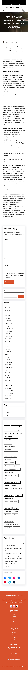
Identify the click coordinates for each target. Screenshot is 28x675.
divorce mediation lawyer (10, 446)
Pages (14, 619)
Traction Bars (8, 527)
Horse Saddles (8, 475)
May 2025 (7, 346)
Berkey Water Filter (17, 426)
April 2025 (7, 349)
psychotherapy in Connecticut (11, 504)
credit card (19, 433)
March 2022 (8, 398)
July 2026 (7, 310)
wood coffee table (9, 531)
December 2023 (9, 390)
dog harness (8, 449)
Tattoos (14, 514)
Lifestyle (7, 485)
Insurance (11, 221)
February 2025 (8, 354)
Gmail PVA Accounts (9, 462)
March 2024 (8, 383)
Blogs (14, 621)
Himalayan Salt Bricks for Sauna (12, 469)
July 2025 (7, 341)
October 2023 (8, 395)
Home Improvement (9, 472)
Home (6, 415)
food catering (8, 459)
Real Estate (7, 508)
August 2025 (8, 338)
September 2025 (9, 336)
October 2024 (8, 364)
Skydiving (16, 508)
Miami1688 (7, 491)
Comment (7, 239)
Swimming (7, 514)
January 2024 (8, 388)
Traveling (16, 527)
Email (6, 258)
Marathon (14, 485)
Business (5, 221)
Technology (14, 639)
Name (6, 250)
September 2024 (9, 367)
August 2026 (8, 307)
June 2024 (7, 375)
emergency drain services (10, 452)
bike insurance (8, 430)
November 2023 (9, 393)
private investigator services (11, 501)
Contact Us (7, 412)
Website (6, 265)
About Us (14, 616)
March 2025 (8, 351)
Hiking (17, 465)
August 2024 (8, 370)
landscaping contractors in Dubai (12, 482)
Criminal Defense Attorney (11, 439)
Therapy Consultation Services (11, 524)
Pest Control (18, 495)
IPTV (16, 475)
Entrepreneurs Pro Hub (14, 7)
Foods (14, 637)
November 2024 (9, 362)
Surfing (16, 511)
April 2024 (7, 380)
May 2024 (7, 377)
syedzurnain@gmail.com (14, 1)
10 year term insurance (9, 57)
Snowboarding (8, 511)
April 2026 (7, 318)
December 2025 (9, 328)
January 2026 (8, 326)
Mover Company (9, 495)
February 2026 (8, 323)
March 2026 (8, 320)
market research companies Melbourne (13, 488)
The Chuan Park (8, 517)
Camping (17, 430)
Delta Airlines (8, 443)
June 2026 (7, 313)
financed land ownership (10, 456)
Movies (14, 632)
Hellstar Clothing (8, 465)
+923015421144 (15, 648)
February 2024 (8, 385)
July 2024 (7, 372)
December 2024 (9, 359)
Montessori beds (17, 491)
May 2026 (7, 315)
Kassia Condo (8, 478)
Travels (14, 634)
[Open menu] (3, 10)
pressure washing (9, 498)
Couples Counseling (9, 433)
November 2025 (9, 331)
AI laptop (7, 426)
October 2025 (8, 333)
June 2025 (7, 344)
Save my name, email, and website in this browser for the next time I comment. (15, 275)
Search (20, 296)
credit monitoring (8, 436)
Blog (6, 410)
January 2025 (8, 357)
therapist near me (9, 521)
